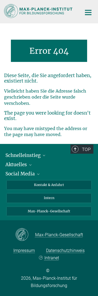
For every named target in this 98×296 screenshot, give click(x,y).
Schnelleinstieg (23, 155)
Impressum (24, 250)
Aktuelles (16, 164)
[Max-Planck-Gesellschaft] (25, 234)
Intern (49, 198)
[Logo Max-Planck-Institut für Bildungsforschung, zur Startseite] (39, 11)
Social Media (20, 174)
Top (86, 149)
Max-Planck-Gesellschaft (49, 211)
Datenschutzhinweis (65, 250)
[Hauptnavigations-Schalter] (88, 12)
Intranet (51, 257)
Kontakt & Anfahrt (49, 185)
